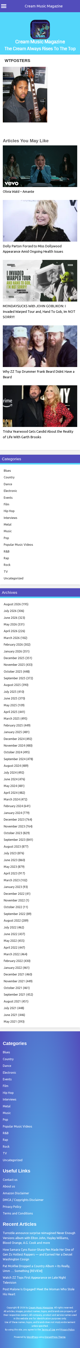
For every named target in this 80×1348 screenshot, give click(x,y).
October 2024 (13, 752)
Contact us (10, 1179)
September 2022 (14, 914)
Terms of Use (48, 1329)
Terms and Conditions (18, 1213)
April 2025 (10, 711)
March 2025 (12, 718)
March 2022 (12, 954)
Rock (7, 564)
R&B (6, 551)
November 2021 (14, 981)
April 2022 (10, 947)
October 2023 (13, 833)
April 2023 (10, 873)
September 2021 (14, 994)
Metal (7, 524)
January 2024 (13, 812)
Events (8, 497)
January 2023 (13, 886)
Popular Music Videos (18, 544)
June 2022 (10, 934)
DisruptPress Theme (54, 1337)
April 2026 (10, 631)
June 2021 (10, 1015)
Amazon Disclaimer (16, 1193)
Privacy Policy (12, 1206)
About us (9, 1186)
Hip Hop (9, 511)
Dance (8, 484)
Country (9, 477)
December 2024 (14, 739)
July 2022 (10, 927)
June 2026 (10, 617)
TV (6, 571)
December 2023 (14, 819)
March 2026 (12, 637)
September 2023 (14, 839)
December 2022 (14, 893)
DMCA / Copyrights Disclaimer (23, 1199)
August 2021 (12, 1001)
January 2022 (13, 967)
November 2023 (14, 826)
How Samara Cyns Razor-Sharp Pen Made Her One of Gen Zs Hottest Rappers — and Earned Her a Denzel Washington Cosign (38, 1254)
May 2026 (10, 624)
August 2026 (12, 604)
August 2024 (12, 765)
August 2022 (12, 920)
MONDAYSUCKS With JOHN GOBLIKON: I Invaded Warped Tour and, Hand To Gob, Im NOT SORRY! (39, 311)
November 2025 (14, 664)
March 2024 (12, 799)
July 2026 (10, 610)
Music (8, 531)
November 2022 (14, 900)
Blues (7, 470)
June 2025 (10, 698)
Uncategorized (13, 578)
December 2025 (14, 658)
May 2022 (10, 940)
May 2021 (10, 1021)
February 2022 (13, 960)
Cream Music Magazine (44, 6)
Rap (6, 558)
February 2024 (13, 806)
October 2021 (13, 987)
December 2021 (14, 974)
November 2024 (14, 745)
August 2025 (12, 684)
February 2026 (13, 644)
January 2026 (13, 651)
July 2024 (10, 772)
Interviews (10, 517)
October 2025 (13, 671)
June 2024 (10, 779)
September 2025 (14, 678)
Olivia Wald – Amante (18, 191)
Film (6, 504)
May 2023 (10, 866)
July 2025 (10, 691)
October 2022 (13, 907)
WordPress (32, 1337)
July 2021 (10, 1008)
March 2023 (12, 880)
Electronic (10, 490)
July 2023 (10, 853)
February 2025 (13, 725)
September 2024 (14, 759)
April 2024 (10, 792)
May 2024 (10, 785)
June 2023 (10, 860)
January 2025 (13, 732)
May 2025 (10, 705)
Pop (6, 538)
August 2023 (12, 846)
